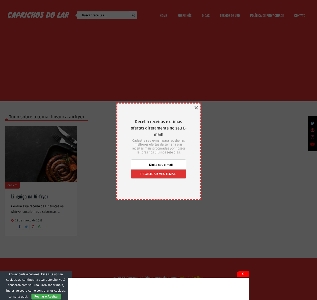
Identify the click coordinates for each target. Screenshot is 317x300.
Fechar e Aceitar (46, 296)
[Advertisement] (158, 289)
